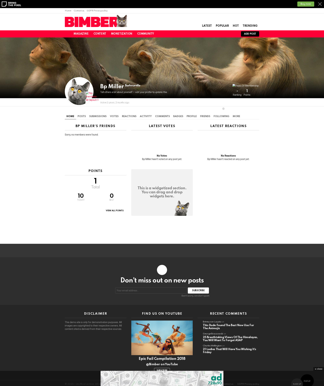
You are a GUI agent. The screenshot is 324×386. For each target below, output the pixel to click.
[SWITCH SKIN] (217, 34)
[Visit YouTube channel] (162, 338)
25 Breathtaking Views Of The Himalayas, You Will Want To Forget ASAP (230, 339)
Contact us (79, 11)
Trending (250, 26)
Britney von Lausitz (212, 322)
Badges (178, 116)
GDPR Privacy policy (97, 11)
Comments (162, 116)
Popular (222, 26)
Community (145, 34)
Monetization (121, 34)
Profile (192, 116)
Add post (250, 34)
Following (221, 113)
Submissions (98, 116)
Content (99, 34)
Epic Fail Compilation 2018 (162, 359)
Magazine (81, 34)
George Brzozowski (213, 334)
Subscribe (162, 370)
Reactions (129, 116)
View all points (114, 211)
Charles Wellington (212, 346)
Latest (207, 26)
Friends (205, 116)
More (236, 116)
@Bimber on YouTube (162, 364)
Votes (114, 116)
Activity (146, 116)
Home (68, 11)
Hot (236, 26)
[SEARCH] (222, 34)
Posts (82, 116)
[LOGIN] (234, 34)
